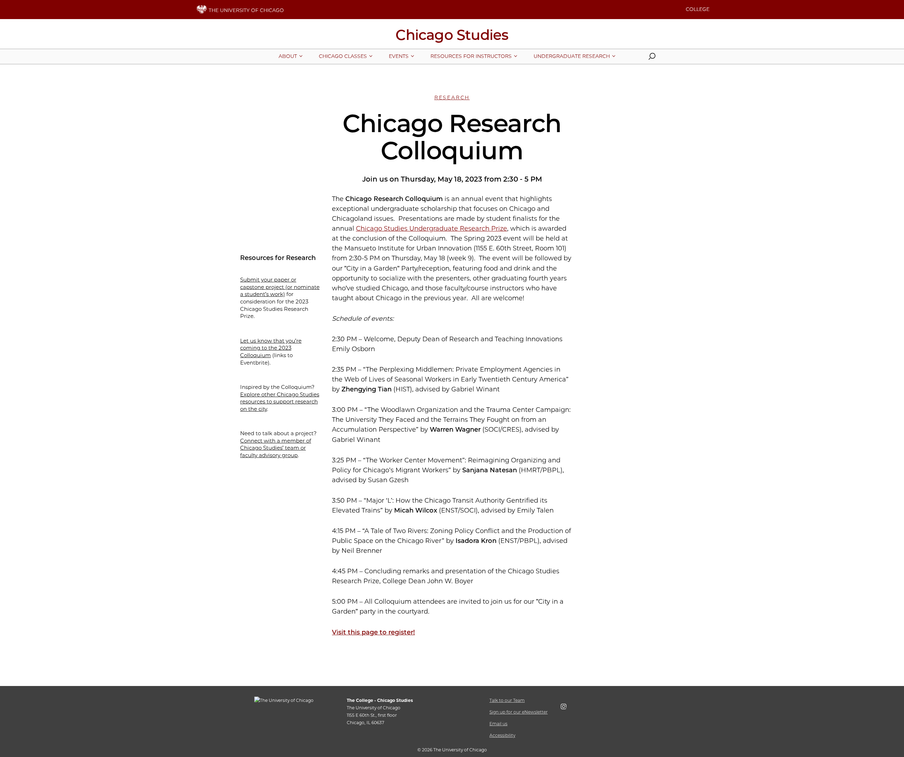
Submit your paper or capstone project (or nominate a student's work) (280, 286)
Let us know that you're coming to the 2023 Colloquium (271, 348)
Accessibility (502, 735)
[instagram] (567, 708)
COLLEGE (697, 9)
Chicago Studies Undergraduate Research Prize (431, 228)
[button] (651, 58)
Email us (498, 723)
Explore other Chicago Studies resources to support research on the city (279, 401)
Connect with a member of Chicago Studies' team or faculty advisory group (275, 448)
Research (452, 97)
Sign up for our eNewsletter (518, 712)
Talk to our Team (507, 700)
